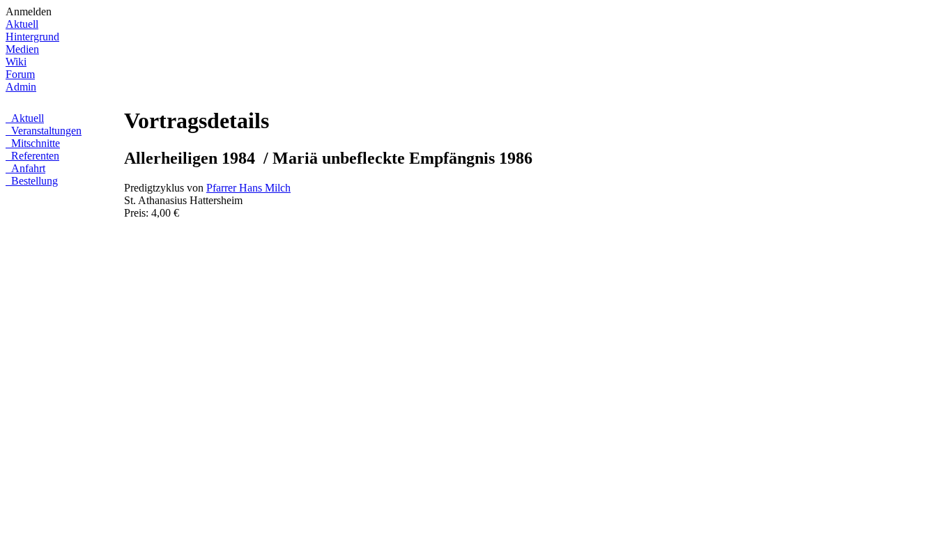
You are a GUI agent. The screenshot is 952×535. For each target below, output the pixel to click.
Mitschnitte (34, 143)
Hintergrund (32, 36)
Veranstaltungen (45, 131)
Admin (21, 87)
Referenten (33, 156)
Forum (20, 74)
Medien (22, 49)
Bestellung (33, 181)
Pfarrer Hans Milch (248, 188)
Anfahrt (26, 168)
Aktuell (22, 24)
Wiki (16, 62)
